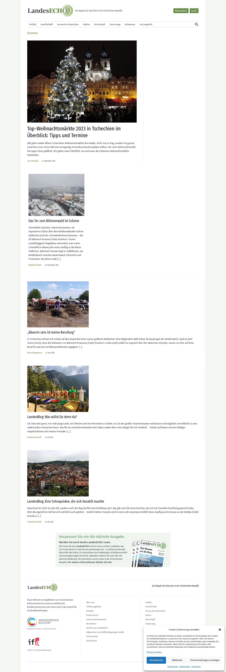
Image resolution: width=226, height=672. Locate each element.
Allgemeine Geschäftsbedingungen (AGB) (105, 632)
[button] (219, 629)
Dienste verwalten (154, 652)
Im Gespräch (146, 24)
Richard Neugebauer (34, 353)
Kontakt (89, 610)
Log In (194, 10)
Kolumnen (130, 24)
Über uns (90, 602)
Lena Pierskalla (32, 161)
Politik (32, 24)
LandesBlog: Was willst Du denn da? (52, 417)
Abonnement (181, 10)
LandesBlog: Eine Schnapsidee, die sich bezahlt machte (65, 501)
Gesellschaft (47, 24)
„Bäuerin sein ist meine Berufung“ (51, 332)
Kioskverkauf (92, 615)
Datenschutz (172, 667)
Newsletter (91, 623)
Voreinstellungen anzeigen (205, 660)
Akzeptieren (156, 660)
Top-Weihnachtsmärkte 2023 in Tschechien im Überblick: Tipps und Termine (74, 132)
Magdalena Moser (35, 265)
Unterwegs (115, 24)
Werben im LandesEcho (96, 627)
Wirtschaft (99, 24)
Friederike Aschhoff (34, 437)
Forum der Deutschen (68, 24)
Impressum (196, 667)
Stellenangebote (93, 606)
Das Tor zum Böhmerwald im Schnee (53, 221)
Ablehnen (177, 660)
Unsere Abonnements (96, 619)
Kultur (86, 24)
